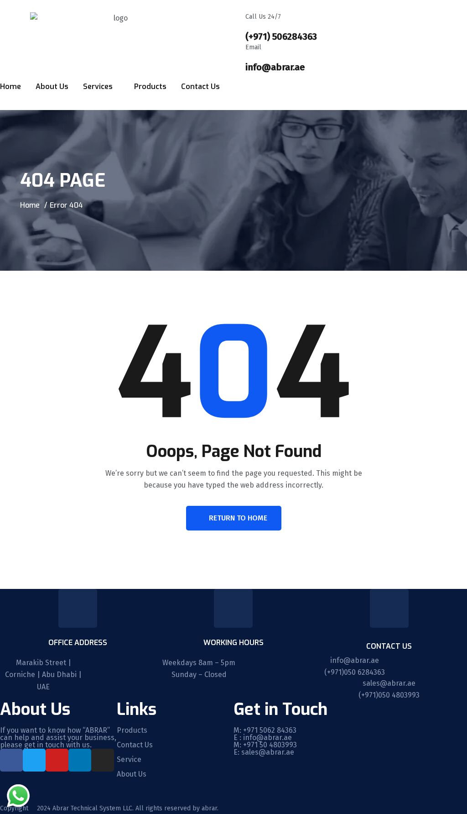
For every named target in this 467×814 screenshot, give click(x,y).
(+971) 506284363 (281, 36)
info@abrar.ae (275, 67)
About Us (52, 86)
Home (10, 86)
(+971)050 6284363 (354, 672)
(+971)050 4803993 (389, 695)
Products (150, 86)
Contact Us (200, 86)
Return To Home (238, 518)
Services (98, 86)
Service (129, 759)
